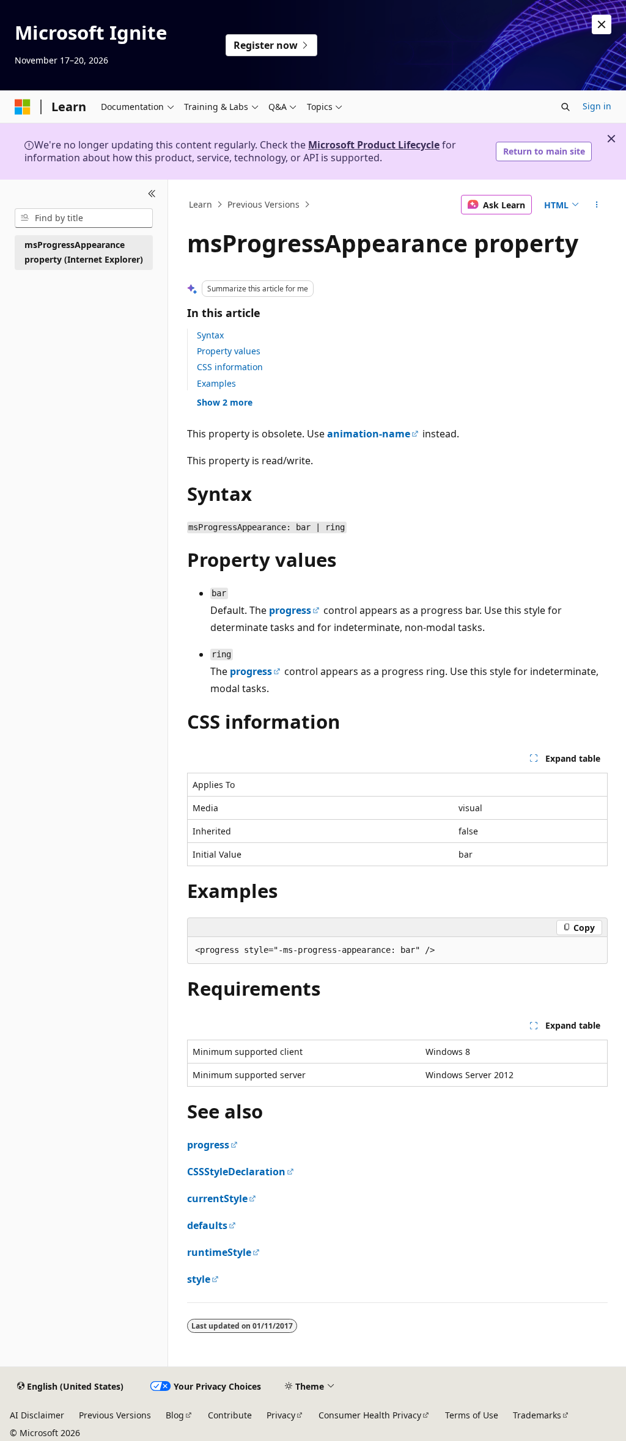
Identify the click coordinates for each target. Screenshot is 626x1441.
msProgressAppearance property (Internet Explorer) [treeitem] (83, 252)
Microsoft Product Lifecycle (374, 144)
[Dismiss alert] (601, 24)
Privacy (281, 1415)
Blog (175, 1415)
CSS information (230, 367)
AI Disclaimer (37, 1415)
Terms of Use (471, 1415)
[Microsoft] (23, 107)
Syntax (210, 335)
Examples (216, 383)
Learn (200, 204)
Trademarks (537, 1415)
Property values (228, 351)
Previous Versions (263, 204)
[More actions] (596, 204)
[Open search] (565, 107)
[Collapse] (152, 194)
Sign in (597, 106)
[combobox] (84, 218)
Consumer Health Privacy (370, 1415)
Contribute (230, 1415)
